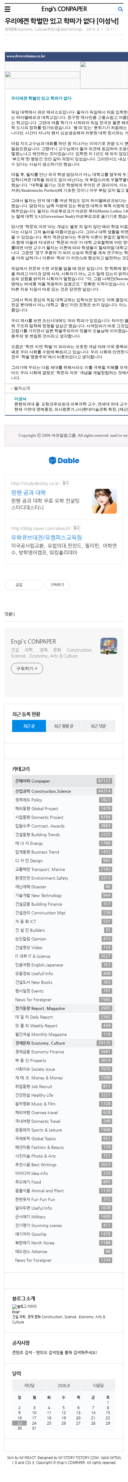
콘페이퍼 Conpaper (63, 780)
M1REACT (28, 1458)
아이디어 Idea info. (63, 1173)
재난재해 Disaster (63, 886)
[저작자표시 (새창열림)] (72, 585)
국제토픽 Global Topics (63, 1138)
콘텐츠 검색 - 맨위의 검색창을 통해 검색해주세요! (55, 1352)
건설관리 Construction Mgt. (63, 912)
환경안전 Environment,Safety (63, 877)
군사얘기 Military (63, 1216)
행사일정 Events (63, 990)
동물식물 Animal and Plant (63, 1190)
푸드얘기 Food (63, 1181)
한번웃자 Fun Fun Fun (63, 1199)
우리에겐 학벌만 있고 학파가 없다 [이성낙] (62, 21)
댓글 (8, 614)
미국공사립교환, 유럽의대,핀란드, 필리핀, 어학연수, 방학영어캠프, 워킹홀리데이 (64, 549)
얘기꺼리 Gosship (63, 1233)
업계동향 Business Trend (63, 851)
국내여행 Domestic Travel (63, 1120)
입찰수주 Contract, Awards (63, 825)
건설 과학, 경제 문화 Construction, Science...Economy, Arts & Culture (52, 652)
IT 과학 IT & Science (63, 955)
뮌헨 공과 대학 (28, 492)
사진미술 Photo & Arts (63, 1155)
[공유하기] (28, 585)
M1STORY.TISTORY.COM (78, 1458)
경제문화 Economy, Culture (63, 1042)
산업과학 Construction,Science (63, 790)
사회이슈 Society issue (63, 1068)
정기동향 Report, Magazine (63, 1008)
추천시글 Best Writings (63, 1164)
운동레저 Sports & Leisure (63, 1129)
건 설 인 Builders (63, 929)
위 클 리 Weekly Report (63, 1025)
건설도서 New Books (63, 982)
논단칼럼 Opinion (63, 938)
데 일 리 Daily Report (63, 1016)
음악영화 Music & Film (63, 1103)
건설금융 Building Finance (63, 903)
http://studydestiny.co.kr (35, 483)
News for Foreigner (63, 999)
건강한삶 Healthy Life (63, 1094)
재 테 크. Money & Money (63, 1077)
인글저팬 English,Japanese (63, 964)
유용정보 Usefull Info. (63, 973)
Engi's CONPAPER (63, 8)
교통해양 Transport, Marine (63, 869)
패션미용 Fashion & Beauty (63, 1147)
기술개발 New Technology (63, 895)
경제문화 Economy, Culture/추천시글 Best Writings (43, 29)
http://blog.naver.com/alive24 (40, 528)
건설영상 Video (63, 947)
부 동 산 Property (63, 1060)
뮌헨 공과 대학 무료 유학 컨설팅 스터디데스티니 (45, 504)
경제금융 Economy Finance (63, 1051)
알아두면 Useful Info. (63, 1207)
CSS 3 (29, 1463)
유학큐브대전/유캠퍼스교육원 (46, 537)
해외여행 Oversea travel (63, 1112)
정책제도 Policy (63, 799)
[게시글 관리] (36, 585)
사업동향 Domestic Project (63, 817)
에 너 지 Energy (63, 843)
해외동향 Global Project (63, 808)
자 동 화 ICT (63, 921)
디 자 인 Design (63, 860)
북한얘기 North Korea (63, 1242)
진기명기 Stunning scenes (63, 1225)
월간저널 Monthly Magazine (63, 1034)
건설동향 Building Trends (63, 834)
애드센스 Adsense (63, 1251)
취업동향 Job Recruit (63, 1086)
